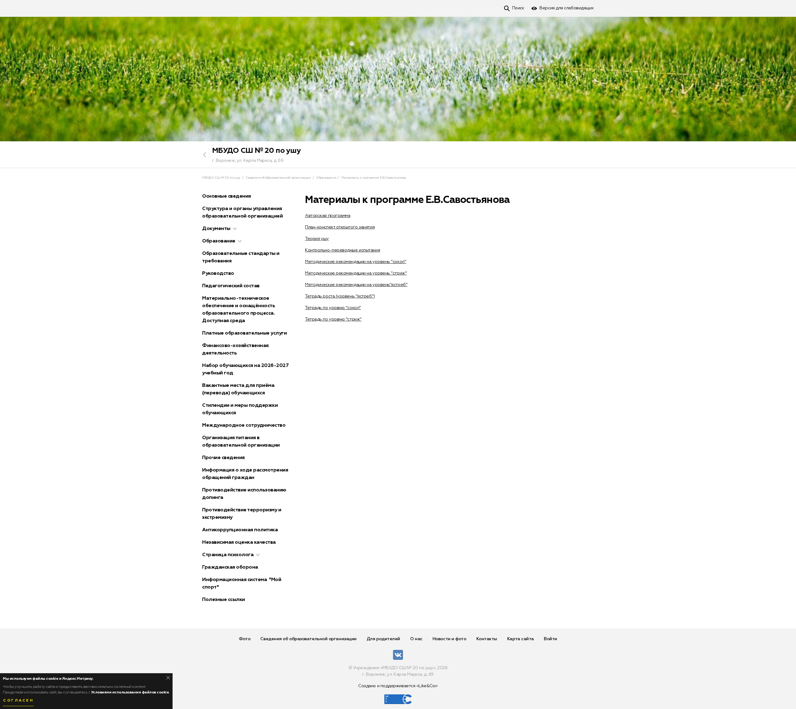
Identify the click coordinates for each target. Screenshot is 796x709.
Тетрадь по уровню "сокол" (333, 308)
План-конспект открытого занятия (340, 227)
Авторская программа (327, 216)
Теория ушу (317, 239)
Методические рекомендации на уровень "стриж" (356, 273)
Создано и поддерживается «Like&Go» (398, 686)
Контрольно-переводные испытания (342, 250)
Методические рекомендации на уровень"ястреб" (356, 285)
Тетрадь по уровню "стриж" (333, 319)
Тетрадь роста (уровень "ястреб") (340, 296)
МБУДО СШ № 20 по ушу (256, 150)
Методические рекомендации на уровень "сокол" (355, 262)
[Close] (168, 677)
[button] (235, 229)
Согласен (18, 700)
